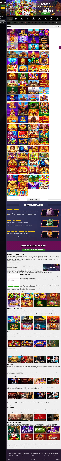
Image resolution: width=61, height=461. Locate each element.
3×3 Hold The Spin (44, 151)
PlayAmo (8, 459)
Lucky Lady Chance (44, 129)
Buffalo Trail (34, 122)
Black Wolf (44, 166)
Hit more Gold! (33, 151)
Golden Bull (12, 42)
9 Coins (12, 166)
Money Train (12, 56)
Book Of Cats (12, 158)
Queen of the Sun (12, 107)
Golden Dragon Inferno (23, 93)
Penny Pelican (44, 93)
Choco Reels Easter (44, 188)
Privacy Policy (37, 459)
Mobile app (29, 459)
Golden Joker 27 (33, 78)
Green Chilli (23, 180)
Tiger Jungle (23, 78)
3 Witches (33, 129)
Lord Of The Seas (33, 49)
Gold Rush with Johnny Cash (44, 144)
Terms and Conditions (41, 459)
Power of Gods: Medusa (12, 93)
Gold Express (12, 115)
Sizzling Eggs (23, 166)
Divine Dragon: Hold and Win (44, 78)
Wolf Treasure (33, 188)
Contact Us (55, 459)
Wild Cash (12, 144)
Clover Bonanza (33, 64)
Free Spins (18, 459)
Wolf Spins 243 (44, 49)
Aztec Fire (12, 151)
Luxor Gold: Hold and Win (23, 107)
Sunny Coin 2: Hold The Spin (44, 71)
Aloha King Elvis (12, 195)
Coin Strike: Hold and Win (23, 122)
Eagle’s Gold (34, 144)
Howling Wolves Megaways (33, 93)
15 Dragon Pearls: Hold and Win (23, 188)
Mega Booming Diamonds (33, 71)
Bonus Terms (46, 459)
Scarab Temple (33, 56)
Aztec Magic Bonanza (44, 107)
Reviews (34, 459)
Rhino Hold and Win (23, 56)
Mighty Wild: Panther (33, 107)
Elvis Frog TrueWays (44, 115)
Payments (58, 459)
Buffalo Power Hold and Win (44, 100)
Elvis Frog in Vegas (34, 158)
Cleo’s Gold (44, 173)
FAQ (31, 459)
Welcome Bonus (25, 459)
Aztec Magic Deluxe (23, 115)
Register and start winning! (33, 250)
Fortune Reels (23, 71)
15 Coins (23, 49)
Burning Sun (12, 188)
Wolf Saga (23, 42)
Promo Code (21, 459)
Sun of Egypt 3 (23, 173)
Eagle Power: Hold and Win (23, 100)
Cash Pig (12, 173)
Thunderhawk (44, 42)
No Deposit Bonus (15, 459)
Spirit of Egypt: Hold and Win (34, 42)
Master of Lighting (34, 180)
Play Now (12, 30)
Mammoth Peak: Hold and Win (33, 100)
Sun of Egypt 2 (12, 129)
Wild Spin (12, 100)
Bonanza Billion (44, 180)
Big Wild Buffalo (33, 173)
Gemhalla (12, 49)
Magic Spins (23, 144)
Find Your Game (56, 26)
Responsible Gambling (50, 459)
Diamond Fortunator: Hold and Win (12, 64)
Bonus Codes (11, 459)
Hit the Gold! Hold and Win (23, 158)
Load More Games (33, 199)
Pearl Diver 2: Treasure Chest (44, 56)
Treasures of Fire (44, 122)
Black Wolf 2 (23, 151)
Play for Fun (12, 33)
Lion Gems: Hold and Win (12, 122)
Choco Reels (34, 166)
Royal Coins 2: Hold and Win (33, 115)
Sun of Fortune (12, 78)
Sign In (3, 7)
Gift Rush (23, 195)
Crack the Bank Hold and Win (44, 158)
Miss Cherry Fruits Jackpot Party (12, 71)
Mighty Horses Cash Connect (44, 64)
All (8, 23)
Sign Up (3, 5)
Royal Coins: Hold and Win (23, 64)
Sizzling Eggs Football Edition (23, 129)
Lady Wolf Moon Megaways (12, 180)
